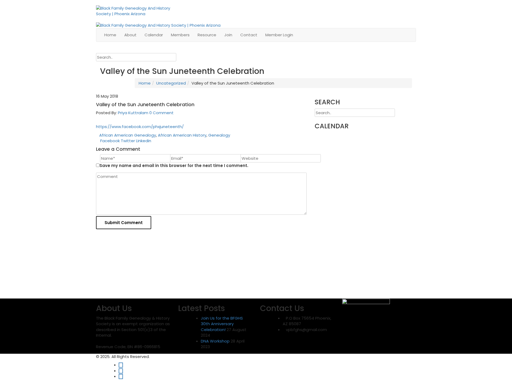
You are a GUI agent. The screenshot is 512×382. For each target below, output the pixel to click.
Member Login (279, 35)
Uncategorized (171, 83)
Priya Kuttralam (133, 113)
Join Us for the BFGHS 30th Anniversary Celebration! (222, 323)
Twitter (128, 141)
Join (228, 35)
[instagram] (121, 370)
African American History (182, 135)
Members (180, 35)
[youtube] (121, 376)
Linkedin (143, 141)
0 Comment (161, 113)
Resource (207, 35)
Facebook (110, 141)
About (130, 35)
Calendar (154, 35)
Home (110, 35)
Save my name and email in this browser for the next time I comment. (173, 165)
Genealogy (219, 135)
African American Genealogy (127, 135)
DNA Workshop (215, 341)
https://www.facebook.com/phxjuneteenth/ (140, 126)
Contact (248, 35)
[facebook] (121, 365)
